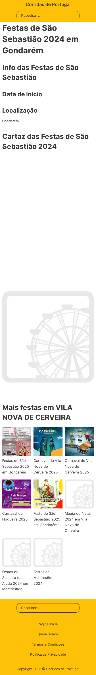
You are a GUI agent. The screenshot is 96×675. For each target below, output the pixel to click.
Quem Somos (48, 634)
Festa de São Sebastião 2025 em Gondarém (46, 519)
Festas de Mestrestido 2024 (43, 577)
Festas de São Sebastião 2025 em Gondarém (15, 466)
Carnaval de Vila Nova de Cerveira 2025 (47, 466)
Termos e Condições (48, 644)
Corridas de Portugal (48, 4)
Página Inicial (48, 624)
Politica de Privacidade (48, 654)
